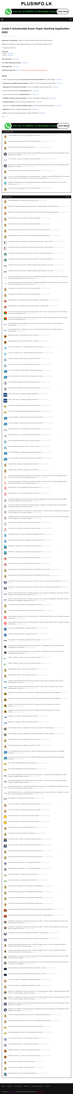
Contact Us (47, 1086)
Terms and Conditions (36, 1086)
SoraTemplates (11, 1091)
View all (67, 196)
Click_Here (10, 53)
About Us (9, 1086)
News (7, 116)
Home (3, 1086)
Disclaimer (26, 1086)
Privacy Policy (17, 1086)
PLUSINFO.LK (40, 1091)
